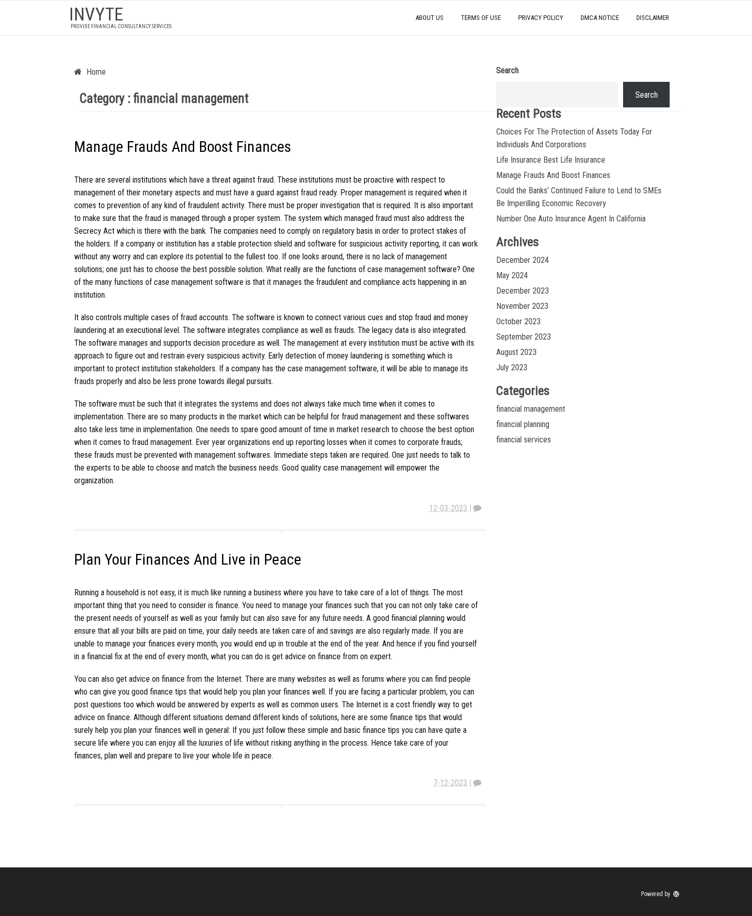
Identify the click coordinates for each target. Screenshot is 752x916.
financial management (530, 409)
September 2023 (523, 337)
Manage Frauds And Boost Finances (182, 146)
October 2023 (518, 321)
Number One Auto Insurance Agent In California (571, 219)
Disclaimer (652, 17)
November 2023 (522, 306)
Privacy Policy (540, 17)
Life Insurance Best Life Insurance (550, 160)
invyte (96, 14)
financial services (523, 439)
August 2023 (516, 352)
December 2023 (522, 291)
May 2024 (512, 275)
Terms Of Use (481, 17)
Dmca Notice (600, 17)
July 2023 (511, 367)
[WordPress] (677, 894)
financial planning (522, 424)
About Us (429, 17)
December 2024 (522, 260)
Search (507, 70)
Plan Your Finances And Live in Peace (187, 559)
